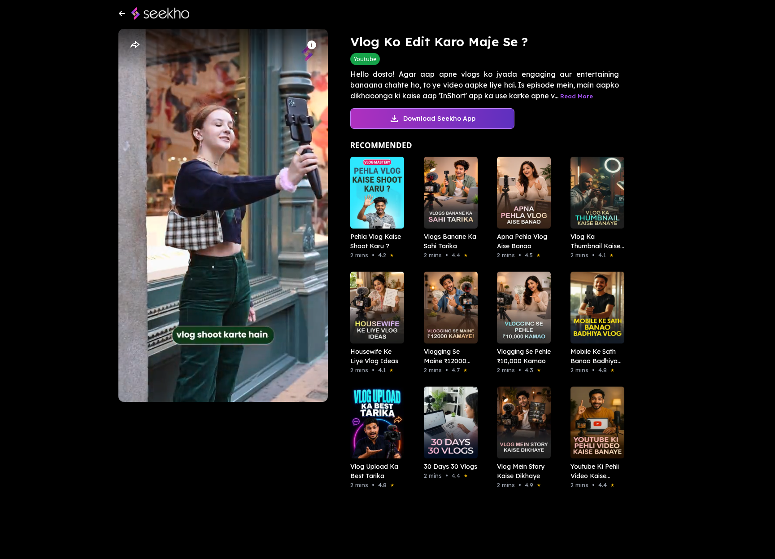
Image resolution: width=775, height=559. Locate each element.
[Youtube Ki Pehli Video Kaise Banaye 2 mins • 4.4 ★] (594, 422)
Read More (576, 96)
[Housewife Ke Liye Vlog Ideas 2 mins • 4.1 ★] (374, 307)
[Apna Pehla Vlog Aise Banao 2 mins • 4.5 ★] (521, 193)
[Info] (312, 45)
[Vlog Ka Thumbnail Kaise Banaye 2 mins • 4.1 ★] (594, 193)
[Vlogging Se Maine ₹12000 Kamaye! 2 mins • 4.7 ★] (448, 307)
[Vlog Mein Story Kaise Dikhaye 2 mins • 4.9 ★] (521, 422)
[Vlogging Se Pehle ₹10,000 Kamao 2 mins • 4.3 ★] (521, 307)
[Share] (135, 45)
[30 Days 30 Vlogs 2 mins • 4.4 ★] (448, 422)
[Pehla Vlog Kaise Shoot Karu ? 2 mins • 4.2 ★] (374, 193)
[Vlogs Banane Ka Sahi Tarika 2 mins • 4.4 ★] (448, 193)
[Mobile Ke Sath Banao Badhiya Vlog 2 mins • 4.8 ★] (594, 307)
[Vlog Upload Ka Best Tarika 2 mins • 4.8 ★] (374, 422)
